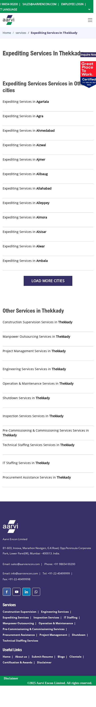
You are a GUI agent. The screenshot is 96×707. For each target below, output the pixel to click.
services (21, 33)
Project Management (53, 635)
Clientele (75, 657)
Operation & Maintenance (56, 623)
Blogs (61, 657)
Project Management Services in (34, 351)
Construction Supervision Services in (37, 322)
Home (7, 33)
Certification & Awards (17, 662)
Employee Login (72, 4)
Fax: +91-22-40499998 (16, 579)
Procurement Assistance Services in (37, 477)
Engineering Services (55, 612)
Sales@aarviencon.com (39, 4)
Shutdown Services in (26, 398)
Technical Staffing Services (20, 640)
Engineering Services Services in (34, 369)
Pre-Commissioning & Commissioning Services (34, 629)
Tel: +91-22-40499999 (56, 573)
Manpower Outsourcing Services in (36, 336)
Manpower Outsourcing (18, 623)
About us (21, 657)
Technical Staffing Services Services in (38, 445)
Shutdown (79, 635)
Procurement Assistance (19, 635)
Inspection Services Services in (33, 416)
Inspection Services (46, 617)
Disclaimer (44, 662)
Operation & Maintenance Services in (38, 383)
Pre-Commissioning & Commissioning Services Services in (46, 432)
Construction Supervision (19, 612)
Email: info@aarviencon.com (20, 573)
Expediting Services (16, 617)
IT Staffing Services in (26, 463)
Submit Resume (42, 657)
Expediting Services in (26, 101)
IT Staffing (70, 617)
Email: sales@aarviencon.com (21, 564)
